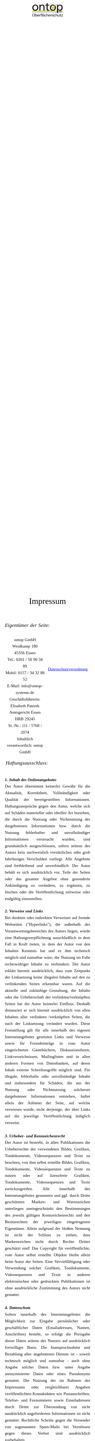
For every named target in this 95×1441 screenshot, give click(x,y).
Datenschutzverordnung (68, 669)
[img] (47, 9)
